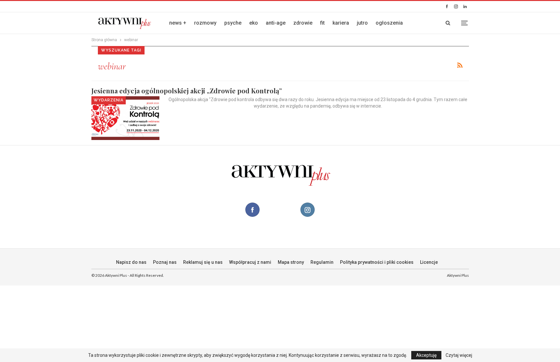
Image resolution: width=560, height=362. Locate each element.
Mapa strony (291, 262)
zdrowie (302, 23)
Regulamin (321, 262)
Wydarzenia (108, 100)
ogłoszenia (389, 23)
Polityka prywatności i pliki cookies (377, 262)
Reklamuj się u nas (203, 262)
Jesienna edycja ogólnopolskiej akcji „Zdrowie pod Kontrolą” (186, 90)
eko (253, 23)
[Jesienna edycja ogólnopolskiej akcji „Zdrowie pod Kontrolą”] (125, 118)
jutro (362, 23)
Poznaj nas (165, 262)
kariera (340, 23)
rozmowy (205, 23)
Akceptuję (426, 355)
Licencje (429, 262)
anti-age (276, 23)
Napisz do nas (131, 262)
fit (322, 23)
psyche (232, 23)
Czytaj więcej (459, 355)
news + (177, 23)
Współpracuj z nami (250, 262)
